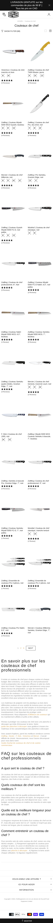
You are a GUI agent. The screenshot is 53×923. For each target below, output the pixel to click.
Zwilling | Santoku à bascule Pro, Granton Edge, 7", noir (12, 482)
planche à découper (19, 850)
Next (30, 648)
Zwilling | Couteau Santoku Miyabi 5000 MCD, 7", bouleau (39, 334)
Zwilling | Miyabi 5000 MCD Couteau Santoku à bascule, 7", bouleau (39, 436)
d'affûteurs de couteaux (37, 714)
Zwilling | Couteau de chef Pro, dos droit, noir (38, 123)
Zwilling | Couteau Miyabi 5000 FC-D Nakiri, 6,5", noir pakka (39, 284)
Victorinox (27, 736)
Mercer (36, 736)
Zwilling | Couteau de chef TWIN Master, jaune (38, 71)
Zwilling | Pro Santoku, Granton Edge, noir (37, 176)
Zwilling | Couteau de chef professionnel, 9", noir (38, 482)
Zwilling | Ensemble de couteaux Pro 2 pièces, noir (39, 582)
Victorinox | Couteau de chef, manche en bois (13, 71)
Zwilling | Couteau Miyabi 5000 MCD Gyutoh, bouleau (12, 123)
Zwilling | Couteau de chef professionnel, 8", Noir (11, 283)
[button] (13, 82)
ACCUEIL (20, 21)
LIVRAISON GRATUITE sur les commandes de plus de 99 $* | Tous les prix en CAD (27, 5)
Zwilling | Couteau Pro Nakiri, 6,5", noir (13, 629)
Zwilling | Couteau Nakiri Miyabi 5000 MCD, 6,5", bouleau (11, 334)
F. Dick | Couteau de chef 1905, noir (11, 435)
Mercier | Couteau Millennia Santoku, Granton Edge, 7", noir (39, 630)
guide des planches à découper (14, 726)
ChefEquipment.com (13, 14)
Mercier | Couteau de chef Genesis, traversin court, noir (39, 383)
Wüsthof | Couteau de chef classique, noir (39, 228)
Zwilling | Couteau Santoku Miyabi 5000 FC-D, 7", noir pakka (12, 530)
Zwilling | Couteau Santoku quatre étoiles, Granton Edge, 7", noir (12, 384)
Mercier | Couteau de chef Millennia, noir (12, 176)
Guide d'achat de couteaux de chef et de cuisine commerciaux (21, 744)
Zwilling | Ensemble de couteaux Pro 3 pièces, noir (12, 582)
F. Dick (18, 736)
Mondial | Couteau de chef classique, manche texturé (38, 529)
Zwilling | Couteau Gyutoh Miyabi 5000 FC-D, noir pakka (11, 229)
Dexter (11, 736)
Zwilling (4, 736)
